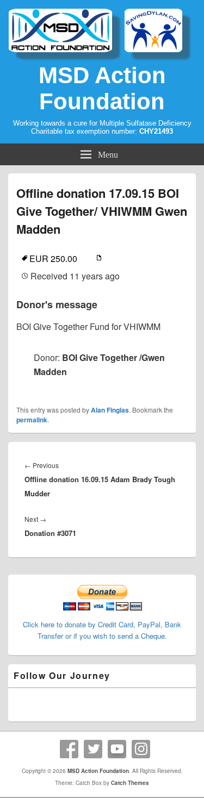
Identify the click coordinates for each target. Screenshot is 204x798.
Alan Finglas (110, 410)
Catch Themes (130, 783)
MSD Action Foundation (102, 88)
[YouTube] (117, 749)
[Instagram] (141, 749)
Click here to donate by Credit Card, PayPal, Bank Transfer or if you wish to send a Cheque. (102, 630)
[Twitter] (93, 749)
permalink (31, 420)
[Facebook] (69, 749)
